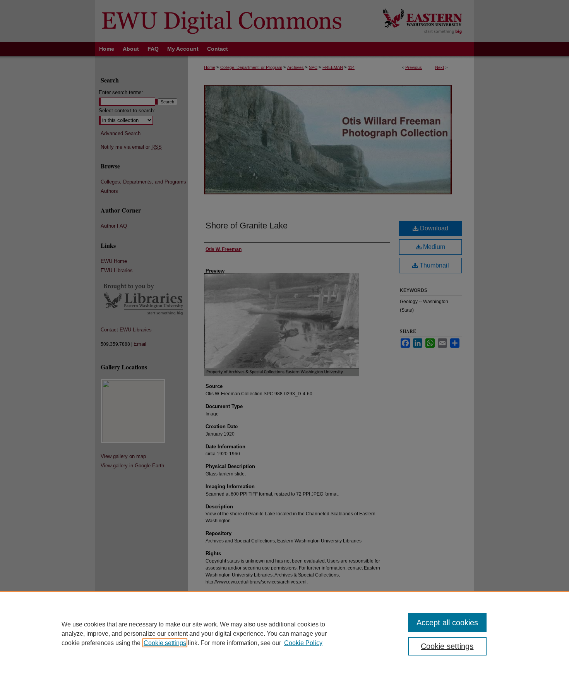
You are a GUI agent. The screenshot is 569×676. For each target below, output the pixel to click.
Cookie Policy (303, 643)
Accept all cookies (447, 622)
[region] (284, 633)
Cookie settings (165, 643)
